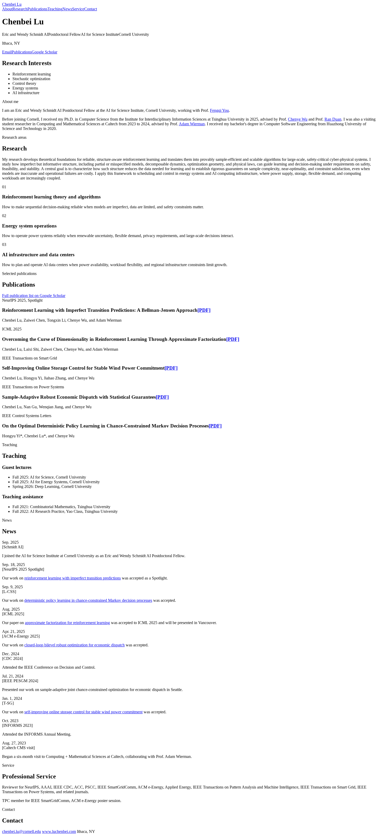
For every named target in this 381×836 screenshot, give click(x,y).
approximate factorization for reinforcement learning (67, 622)
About (7, 9)
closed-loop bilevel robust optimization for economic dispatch (74, 645)
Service (78, 9)
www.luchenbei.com (59, 831)
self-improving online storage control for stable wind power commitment (83, 712)
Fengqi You (219, 110)
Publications (37, 9)
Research (19, 9)
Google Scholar (44, 52)
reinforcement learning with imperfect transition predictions (72, 578)
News (67, 9)
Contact (90, 9)
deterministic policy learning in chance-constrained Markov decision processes (88, 600)
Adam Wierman (192, 124)
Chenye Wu (297, 119)
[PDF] (203, 310)
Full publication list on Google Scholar (33, 295)
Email (7, 52)
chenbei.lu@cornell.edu (21, 831)
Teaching (54, 9)
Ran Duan (332, 119)
